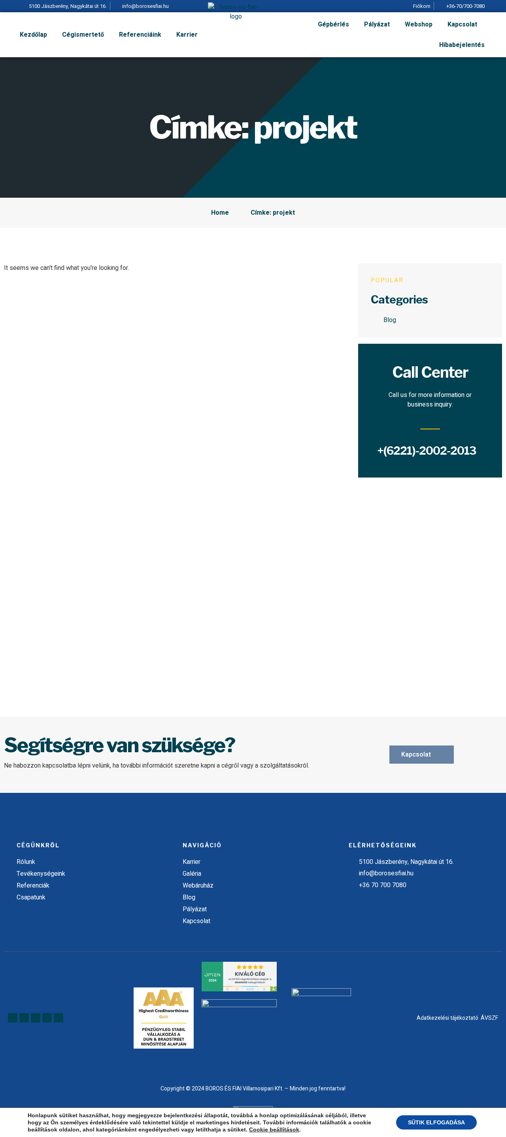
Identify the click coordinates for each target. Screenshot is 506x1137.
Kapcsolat (462, 24)
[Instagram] (47, 1018)
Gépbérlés (333, 24)
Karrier (187, 34)
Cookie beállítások (274, 1129)
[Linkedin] (24, 1018)
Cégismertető (83, 34)
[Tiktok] (58, 1018)
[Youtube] (35, 1018)
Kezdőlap (33, 34)
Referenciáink (140, 34)
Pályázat (377, 24)
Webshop (418, 24)
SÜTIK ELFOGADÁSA (436, 1122)
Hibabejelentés (462, 45)
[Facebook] (12, 1018)
